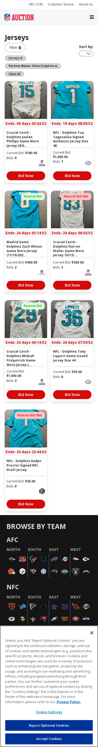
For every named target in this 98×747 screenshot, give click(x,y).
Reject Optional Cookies (49, 725)
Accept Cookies (49, 738)
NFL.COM (36, 4)
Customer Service (61, 4)
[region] (49, 686)
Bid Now (25, 175)
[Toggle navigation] (91, 17)
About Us (86, 4)
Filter (14, 47)
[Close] (91, 633)
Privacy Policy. (69, 701)
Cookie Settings (49, 712)
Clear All (14, 73)
